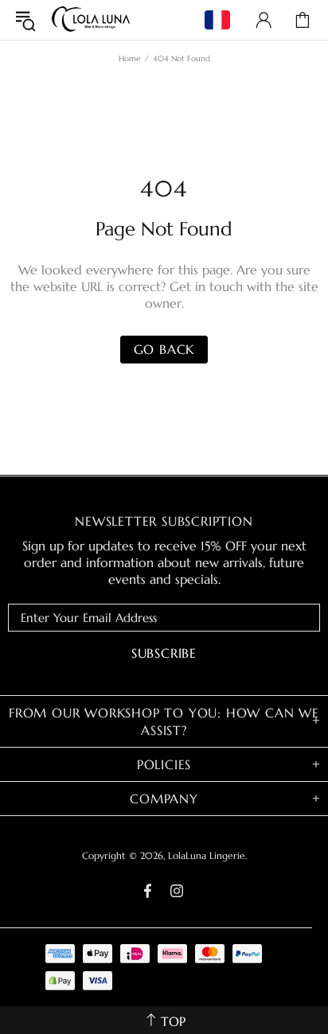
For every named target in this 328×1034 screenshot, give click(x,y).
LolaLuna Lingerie (91, 19)
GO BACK (164, 349)
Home (129, 58)
